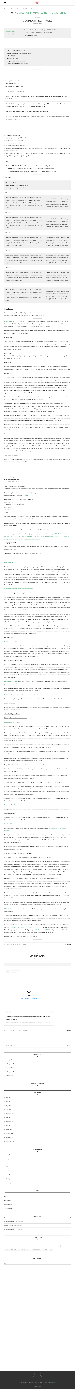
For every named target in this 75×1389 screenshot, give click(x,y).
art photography (10, 1243)
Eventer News (9, 1171)
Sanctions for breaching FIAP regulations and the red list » (26, 927)
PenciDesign (52, 1382)
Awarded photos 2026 (10, 1064)
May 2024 (8, 1105)
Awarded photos (8, 1075)
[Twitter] (40, 1375)
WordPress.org (8, 1208)
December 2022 (10, 1121)
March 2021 (9, 1129)
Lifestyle (8, 1175)
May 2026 (8, 1097)
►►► (26, 495)
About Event (9, 1155)
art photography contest (25, 1243)
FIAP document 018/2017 (43, 930)
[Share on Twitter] (65, 945)
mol (46, 1249)
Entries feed (7, 1200)
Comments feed (8, 1204)
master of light (37, 1249)
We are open (37, 956)
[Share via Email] (70, 945)
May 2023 (8, 1117)
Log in (6, 1196)
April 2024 (8, 1109)
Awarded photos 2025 (10, 1071)
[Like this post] (61, 945)
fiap (64, 1246)
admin (40, 23)
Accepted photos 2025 (10, 1067)
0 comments (24, 944)
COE (7, 1167)
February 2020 (9, 1133)
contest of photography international (16, 1246)
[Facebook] (34, 1375)
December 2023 (10, 1113)
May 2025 (8, 1101)
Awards (8, 1163)
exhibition (34, 1246)
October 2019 (9, 1137)
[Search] (70, 2)
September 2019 (10, 1141)
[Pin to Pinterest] (68, 945)
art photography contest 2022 (44, 1243)
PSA (51, 1249)
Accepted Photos (10, 1159)
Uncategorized (9, 1179)
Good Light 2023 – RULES (37, 21)
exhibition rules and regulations (49, 1246)
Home (5, 8)
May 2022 (8, 1125)
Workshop (8, 1183)
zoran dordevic (20, 1022)
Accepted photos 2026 (10, 1059)
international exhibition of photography (17, 1249)
